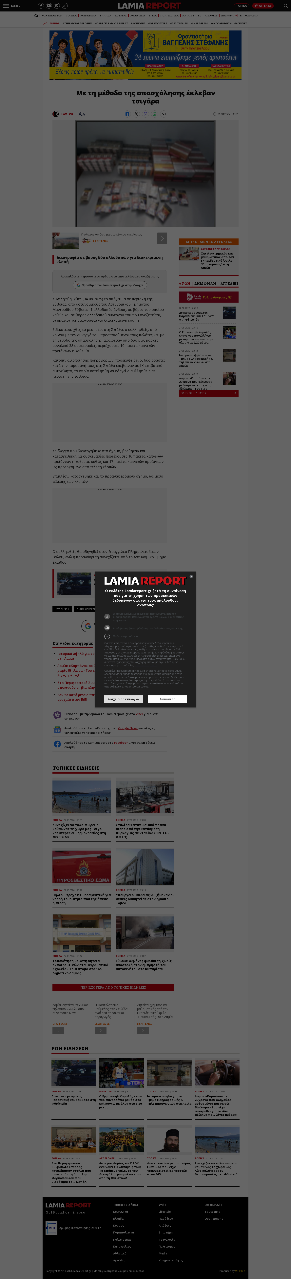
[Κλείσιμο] (191, 576)
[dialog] (145, 640)
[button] (145, 636)
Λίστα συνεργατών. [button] (146, 665)
